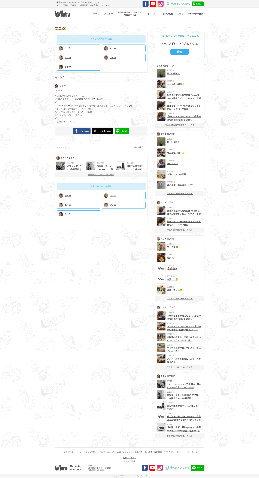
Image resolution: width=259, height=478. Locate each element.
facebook (85, 131)
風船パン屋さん (129, 458)
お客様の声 (137, 452)
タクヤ (63, 86)
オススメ (127, 452)
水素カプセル (67, 452)
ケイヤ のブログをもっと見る (180, 193)
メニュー (79, 452)
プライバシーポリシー (174, 452)
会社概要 (148, 452)
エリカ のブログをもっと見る (180, 298)
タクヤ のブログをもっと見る (101, 174)
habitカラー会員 (114, 452)
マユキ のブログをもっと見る (180, 230)
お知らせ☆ (61, 147)
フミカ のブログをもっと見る (180, 367)
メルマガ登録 (129, 461)
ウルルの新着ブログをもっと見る (179, 125)
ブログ (102, 452)
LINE (198, 4)
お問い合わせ (191, 452)
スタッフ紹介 (91, 452)
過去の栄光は (140, 147)
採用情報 (158, 452)
